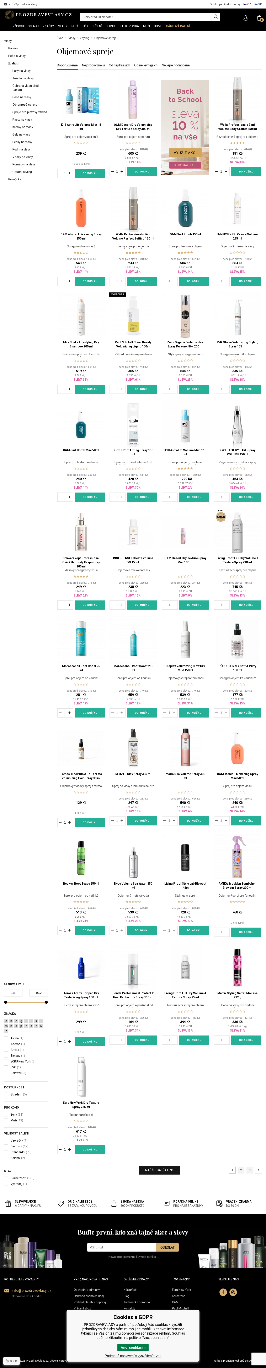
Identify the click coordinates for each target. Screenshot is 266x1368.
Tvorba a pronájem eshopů (228, 1360)
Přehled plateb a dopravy (90, 1302)
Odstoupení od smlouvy (225, 4)
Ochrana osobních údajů (89, 1296)
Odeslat (167, 1247)
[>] (258, 1170)
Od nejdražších (119, 65)
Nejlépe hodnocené (176, 65)
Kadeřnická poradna (137, 1302)
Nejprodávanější (93, 65)
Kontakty (129, 1308)
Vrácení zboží (82, 1308)
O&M (175, 1302)
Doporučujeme (67, 65)
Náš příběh (130, 1289)
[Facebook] (223, 1292)
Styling (84, 38)
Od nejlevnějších (146, 65)
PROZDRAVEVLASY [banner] (38, 15)
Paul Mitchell (180, 1308)
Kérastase (178, 1296)
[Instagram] (233, 1292)
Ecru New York (181, 1289)
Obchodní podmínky (87, 1289)
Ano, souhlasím (133, 1347)
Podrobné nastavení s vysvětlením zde (133, 1356)
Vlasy (71, 38)
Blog (126, 1296)
